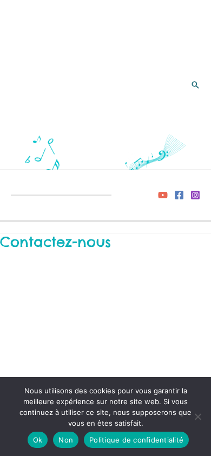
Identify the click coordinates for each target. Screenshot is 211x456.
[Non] (197, 416)
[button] (195, 85)
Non (65, 439)
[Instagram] (195, 195)
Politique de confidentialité (136, 439)
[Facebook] (179, 195)
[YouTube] (163, 195)
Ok (38, 439)
